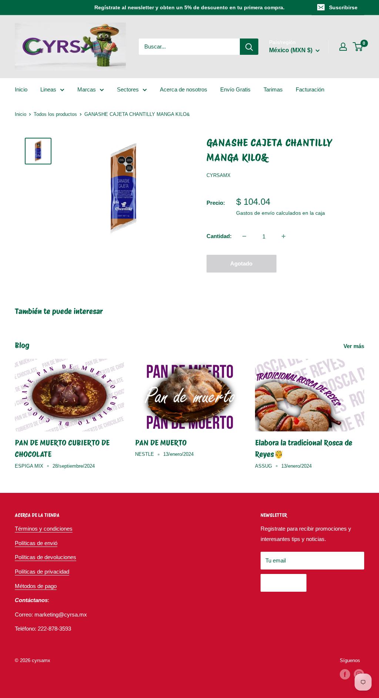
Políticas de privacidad (42, 571)
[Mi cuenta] (343, 47)
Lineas (48, 89)
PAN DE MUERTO (161, 442)
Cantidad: (219, 236)
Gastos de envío (255, 213)
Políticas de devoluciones (45, 557)
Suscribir (283, 583)
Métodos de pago (36, 586)
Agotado (241, 263)
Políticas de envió (36, 543)
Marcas (86, 89)
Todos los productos (55, 114)
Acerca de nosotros (183, 89)
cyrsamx (219, 175)
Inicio (21, 89)
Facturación (310, 89)
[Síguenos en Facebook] (345, 674)
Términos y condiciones (44, 528)
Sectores (128, 89)
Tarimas (273, 89)
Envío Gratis (235, 89)
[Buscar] (249, 47)
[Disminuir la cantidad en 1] (244, 236)
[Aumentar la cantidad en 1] (283, 236)
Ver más (354, 346)
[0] (358, 46)
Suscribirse (343, 7)
